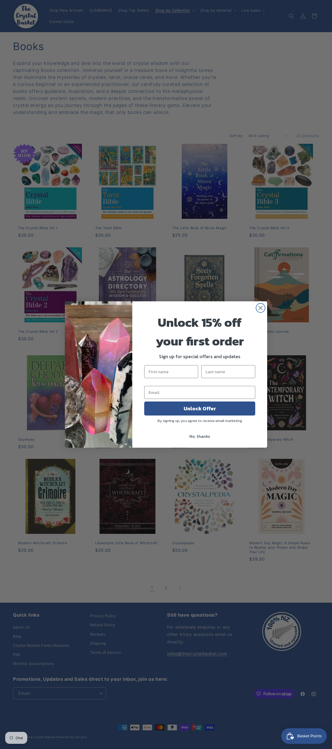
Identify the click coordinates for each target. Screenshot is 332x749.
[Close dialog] (260, 307)
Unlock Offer (200, 408)
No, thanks (199, 436)
